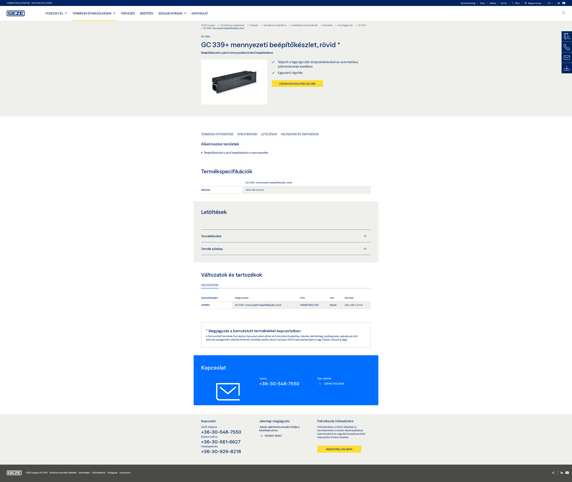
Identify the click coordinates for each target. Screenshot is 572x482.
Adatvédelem (84, 472)
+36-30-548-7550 (279, 383)
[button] (533, 3)
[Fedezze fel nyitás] (66, 13)
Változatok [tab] (209, 285)
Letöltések (269, 134)
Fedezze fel (54, 13)
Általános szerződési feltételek (63, 472)
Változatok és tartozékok (300, 134)
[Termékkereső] (567, 36)
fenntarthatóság (468, 3)
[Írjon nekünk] (567, 57)
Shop (517, 3)
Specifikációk (247, 134)
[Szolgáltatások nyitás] (185, 13)
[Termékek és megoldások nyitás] (114, 13)
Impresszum (125, 472)
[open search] (564, 13)
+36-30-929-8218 (221, 451)
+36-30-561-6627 (220, 441)
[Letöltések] (567, 68)
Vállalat (492, 3)
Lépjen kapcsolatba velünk (297, 83)
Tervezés (128, 13)
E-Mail (344, 339)
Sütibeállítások (98, 472)
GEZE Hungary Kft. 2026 (37, 472)
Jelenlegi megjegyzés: (274, 421)
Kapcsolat (200, 13)
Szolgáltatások (170, 13)
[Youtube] (563, 3)
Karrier (504, 3)
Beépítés (146, 13)
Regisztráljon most (339, 449)
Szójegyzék (113, 472)
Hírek (482, 3)
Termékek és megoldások (92, 13)
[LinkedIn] (559, 3)
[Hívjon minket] (567, 47)
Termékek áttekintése (217, 134)
